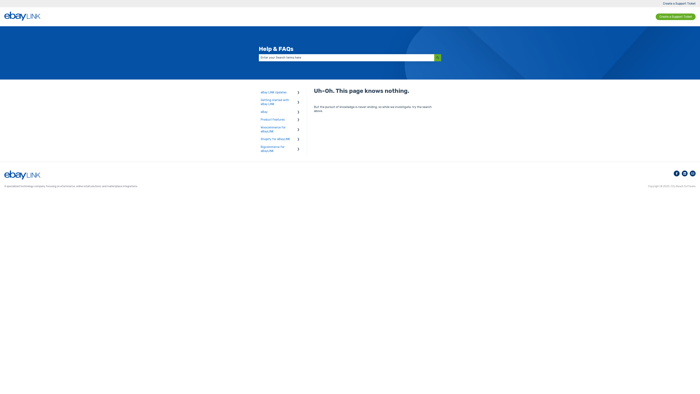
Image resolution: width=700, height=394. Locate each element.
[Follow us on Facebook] (677, 173)
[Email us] (693, 173)
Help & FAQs (276, 48)
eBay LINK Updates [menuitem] (274, 92)
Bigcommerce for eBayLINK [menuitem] (273, 149)
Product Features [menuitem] (273, 119)
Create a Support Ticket (679, 3)
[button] (298, 92)
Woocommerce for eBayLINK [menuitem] (273, 129)
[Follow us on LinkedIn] (685, 173)
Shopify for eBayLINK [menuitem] (275, 139)
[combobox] (346, 57)
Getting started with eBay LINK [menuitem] (275, 102)
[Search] (437, 57)
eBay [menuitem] (264, 112)
